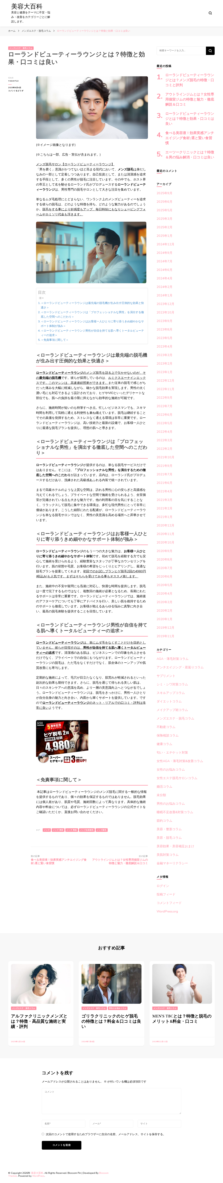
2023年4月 (164, 346)
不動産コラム (166, 727)
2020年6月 (164, 576)
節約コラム (164, 821)
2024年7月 (164, 261)
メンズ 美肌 (72, 830)
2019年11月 (165, 636)
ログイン (163, 886)
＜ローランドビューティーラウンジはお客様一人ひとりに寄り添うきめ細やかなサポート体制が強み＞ (92, 324)
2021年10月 (165, 457)
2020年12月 (165, 525)
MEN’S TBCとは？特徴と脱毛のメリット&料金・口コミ (182, 1019)
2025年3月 (164, 219)
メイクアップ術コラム (172, 710)
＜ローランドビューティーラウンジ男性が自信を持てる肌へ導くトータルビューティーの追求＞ (92, 333)
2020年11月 (165, 534)
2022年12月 (165, 381)
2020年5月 (164, 585)
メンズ (47, 830)
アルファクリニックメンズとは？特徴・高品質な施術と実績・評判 (39, 1021)
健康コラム (164, 744)
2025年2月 (164, 227)
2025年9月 (164, 193)
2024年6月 (164, 270)
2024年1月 (164, 295)
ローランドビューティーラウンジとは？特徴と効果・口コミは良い (189, 119)
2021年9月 (164, 466)
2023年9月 (164, 321)
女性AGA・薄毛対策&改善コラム (180, 761)
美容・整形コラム (169, 829)
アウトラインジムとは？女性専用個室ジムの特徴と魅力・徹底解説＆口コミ (189, 99)
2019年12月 (165, 628)
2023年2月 (164, 363)
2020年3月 (164, 602)
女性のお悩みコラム (171, 769)
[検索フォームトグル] (210, 13)
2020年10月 (165, 542)
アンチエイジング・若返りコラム (180, 667)
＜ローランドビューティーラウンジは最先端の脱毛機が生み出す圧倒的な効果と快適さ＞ (92, 305)
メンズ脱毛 (101, 830)
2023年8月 (164, 329)
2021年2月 (164, 508)
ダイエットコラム (169, 701)
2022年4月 (164, 432)
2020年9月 (164, 551)
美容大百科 (27, 6)
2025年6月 (164, 202)
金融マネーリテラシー (172, 863)
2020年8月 (164, 559)
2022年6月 (164, 415)
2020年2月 (164, 611)
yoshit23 (13, 81)
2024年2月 (164, 287)
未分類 (161, 795)
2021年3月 (164, 500)
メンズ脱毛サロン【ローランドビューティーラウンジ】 (75, 164)
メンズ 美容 (58, 830)
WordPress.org (167, 911)
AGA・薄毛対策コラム (173, 659)
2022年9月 (164, 398)
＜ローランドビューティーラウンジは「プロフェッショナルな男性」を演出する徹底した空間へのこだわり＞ (92, 314)
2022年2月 (164, 449)
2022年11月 (165, 389)
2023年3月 (164, 355)
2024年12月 (165, 244)
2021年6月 (164, 483)
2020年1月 (164, 619)
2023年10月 (165, 312)
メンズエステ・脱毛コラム (20, 48)
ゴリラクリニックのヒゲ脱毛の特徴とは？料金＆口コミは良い (111, 1021)
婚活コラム (164, 786)
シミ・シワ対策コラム (172, 684)
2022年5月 (164, 423)
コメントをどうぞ (17, 90)
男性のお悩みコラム (171, 804)
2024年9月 (164, 253)
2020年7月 (164, 568)
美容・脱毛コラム (169, 838)
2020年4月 (164, 594)
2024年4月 (164, 278)
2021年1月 (164, 517)
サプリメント (166, 676)
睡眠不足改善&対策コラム (175, 812)
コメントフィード (169, 903)
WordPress (38, 1176)
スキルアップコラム (171, 693)
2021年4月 (164, 491)
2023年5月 (164, 338)
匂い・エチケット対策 (172, 752)
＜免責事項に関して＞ (55, 340)
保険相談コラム (168, 735)
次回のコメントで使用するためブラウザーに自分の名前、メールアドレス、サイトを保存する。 (106, 1134)
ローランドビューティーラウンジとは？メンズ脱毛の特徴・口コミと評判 (189, 80)
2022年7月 (164, 406)
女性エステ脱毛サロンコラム (177, 778)
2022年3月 (164, 440)
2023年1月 (164, 372)
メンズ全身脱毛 (87, 830)
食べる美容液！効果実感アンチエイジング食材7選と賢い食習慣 (189, 138)
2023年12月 (165, 304)
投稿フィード (166, 894)
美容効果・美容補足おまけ (175, 846)
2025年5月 (164, 210)
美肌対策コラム (168, 855)
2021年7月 (164, 474)
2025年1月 (164, 236)
